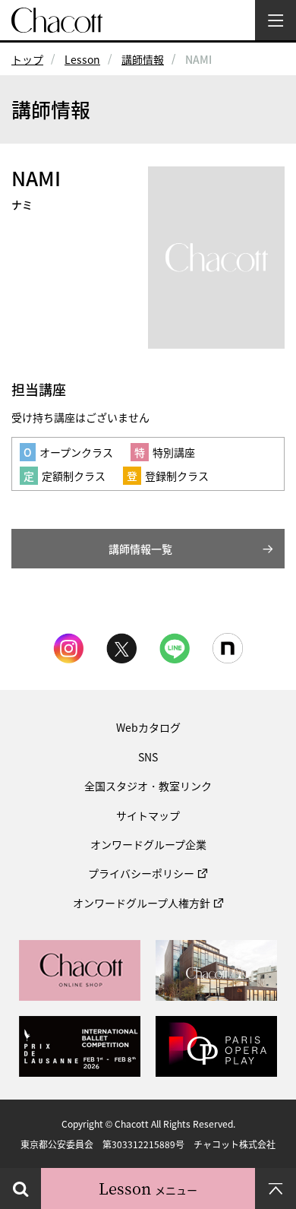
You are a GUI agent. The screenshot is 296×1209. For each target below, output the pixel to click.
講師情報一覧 (140, 548)
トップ (27, 59)
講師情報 (142, 59)
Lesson (82, 59)
